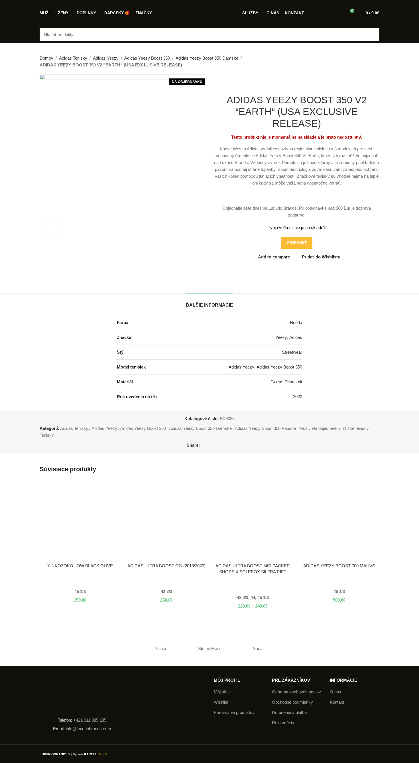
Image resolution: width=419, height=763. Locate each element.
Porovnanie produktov (234, 712)
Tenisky (47, 435)
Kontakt (337, 702)
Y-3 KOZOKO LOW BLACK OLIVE (80, 565)
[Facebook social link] (203, 445)
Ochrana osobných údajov (296, 691)
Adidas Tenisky (73, 58)
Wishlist (221, 702)
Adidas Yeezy (106, 58)
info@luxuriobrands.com (88, 728)
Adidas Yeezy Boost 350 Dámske (207, 58)
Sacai (258, 648)
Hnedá (296, 322)
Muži (303, 428)
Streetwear (292, 352)
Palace (160, 648)
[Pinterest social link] (216, 445)
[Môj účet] (339, 13)
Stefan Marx (209, 648)
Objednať (297, 243)
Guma (276, 381)
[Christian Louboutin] (306, 648)
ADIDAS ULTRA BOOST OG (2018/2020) (166, 565)
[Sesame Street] (112, 648)
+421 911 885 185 (89, 720)
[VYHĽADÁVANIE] (372, 34)
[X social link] (209, 445)
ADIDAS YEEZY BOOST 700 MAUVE (339, 565)
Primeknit (293, 381)
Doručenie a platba (289, 712)
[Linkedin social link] (222, 445)
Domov (46, 58)
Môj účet (222, 691)
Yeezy (281, 337)
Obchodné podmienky (292, 702)
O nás (335, 691)
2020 (297, 396)
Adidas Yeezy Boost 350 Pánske (265, 428)
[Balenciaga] (355, 648)
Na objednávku (326, 428)
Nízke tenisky (356, 428)
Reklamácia (283, 722)
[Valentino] (64, 648)
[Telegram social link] (229, 445)
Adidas (295, 337)
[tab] (209, 302)
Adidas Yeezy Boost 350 (147, 58)
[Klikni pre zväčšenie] (51, 228)
